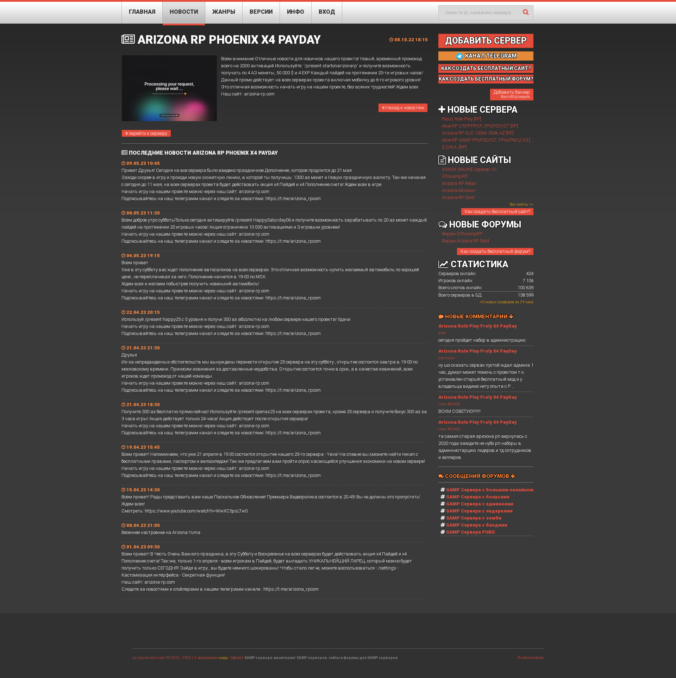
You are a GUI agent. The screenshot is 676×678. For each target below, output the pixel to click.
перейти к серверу (147, 133)
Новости (184, 11)
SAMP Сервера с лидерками (479, 511)
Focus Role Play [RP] (461, 119)
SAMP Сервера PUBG (470, 532)
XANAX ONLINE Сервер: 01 (469, 169)
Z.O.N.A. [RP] (454, 147)
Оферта (236, 657)
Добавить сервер (486, 41)
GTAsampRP (455, 176)
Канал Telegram (490, 55)
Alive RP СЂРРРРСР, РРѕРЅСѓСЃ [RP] (480, 126)
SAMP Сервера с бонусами (477, 496)
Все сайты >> (521, 204)
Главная (142, 11)
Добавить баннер (512, 94)
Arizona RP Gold (458, 197)
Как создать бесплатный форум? (495, 251)
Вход (327, 11)
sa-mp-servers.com (149, 657)
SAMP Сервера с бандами (476, 525)
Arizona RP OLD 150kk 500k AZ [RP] (478, 133)
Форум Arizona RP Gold (465, 240)
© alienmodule (531, 657)
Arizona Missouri (459, 190)
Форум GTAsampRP (462, 233)
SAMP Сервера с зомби (473, 518)
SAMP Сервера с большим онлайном (489, 489)
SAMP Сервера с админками (479, 503)
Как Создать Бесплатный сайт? (486, 68)
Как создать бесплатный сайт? (497, 211)
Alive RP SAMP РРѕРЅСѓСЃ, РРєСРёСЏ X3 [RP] (489, 140)
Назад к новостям (404, 107)
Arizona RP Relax (459, 183)
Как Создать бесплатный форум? (486, 79)
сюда (223, 657)
